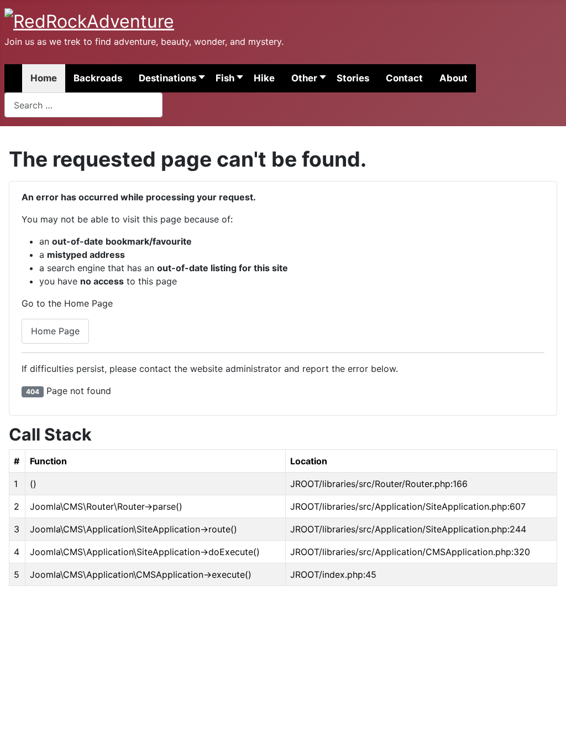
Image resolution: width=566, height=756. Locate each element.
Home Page (55, 330)
